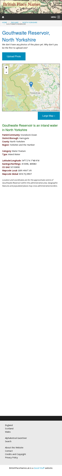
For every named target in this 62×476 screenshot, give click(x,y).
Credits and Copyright (15, 454)
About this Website (14, 447)
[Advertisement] (31, 224)
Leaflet (33, 110)
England (14, 22)
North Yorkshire (29, 22)
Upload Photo (14, 56)
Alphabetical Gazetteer (16, 438)
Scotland (9, 428)
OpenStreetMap (44, 110)
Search (8, 441)
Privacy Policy (11, 457)
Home (4, 22)
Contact (9, 450)
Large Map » (48, 115)
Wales (8, 431)
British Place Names (22, 4)
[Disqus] (31, 297)
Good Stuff (39, 468)
